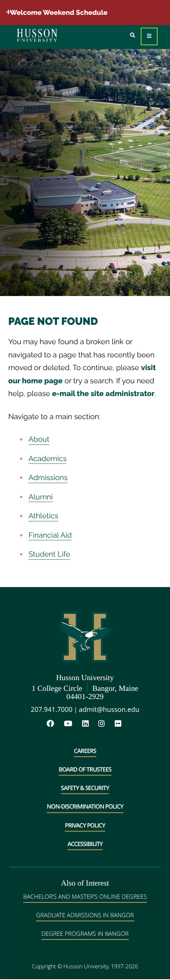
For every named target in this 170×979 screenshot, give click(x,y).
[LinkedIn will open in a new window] (89, 724)
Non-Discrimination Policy (85, 807)
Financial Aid (50, 535)
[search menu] (133, 36)
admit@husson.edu (109, 709)
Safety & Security (85, 788)
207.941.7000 (51, 709)
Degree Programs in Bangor (85, 934)
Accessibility (84, 844)
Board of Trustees (85, 770)
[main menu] (149, 36)
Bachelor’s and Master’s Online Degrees (84, 897)
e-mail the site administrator (103, 393)
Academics (47, 459)
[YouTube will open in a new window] (72, 724)
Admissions (48, 477)
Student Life (49, 554)
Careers (85, 751)
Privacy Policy (85, 826)
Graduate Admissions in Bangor (85, 915)
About (39, 439)
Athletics (43, 516)
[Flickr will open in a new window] (119, 724)
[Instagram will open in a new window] (105, 724)
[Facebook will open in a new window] (54, 724)
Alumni (40, 497)
